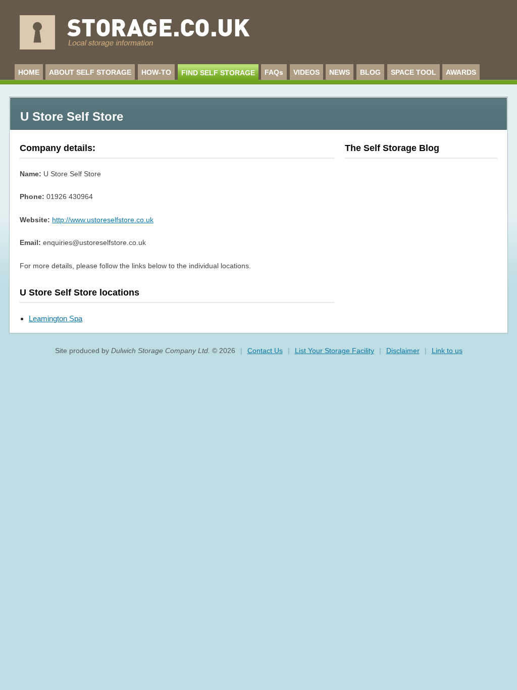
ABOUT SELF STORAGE (90, 72)
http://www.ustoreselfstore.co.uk (102, 220)
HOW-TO (156, 72)
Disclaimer (403, 351)
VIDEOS (306, 72)
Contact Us (265, 351)
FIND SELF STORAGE (218, 73)
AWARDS (461, 72)
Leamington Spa (55, 318)
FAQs (274, 72)
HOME (28, 72)
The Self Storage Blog (392, 148)
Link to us (447, 351)
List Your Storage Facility (334, 351)
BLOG (370, 72)
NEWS (339, 72)
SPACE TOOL (413, 72)
